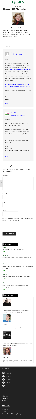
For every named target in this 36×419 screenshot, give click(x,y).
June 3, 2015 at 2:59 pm (17, 55)
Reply (6, 103)
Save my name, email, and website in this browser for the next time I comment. (18, 220)
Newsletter (5, 400)
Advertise (5, 409)
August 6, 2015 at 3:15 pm (18, 115)
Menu (19, 6)
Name (5, 194)
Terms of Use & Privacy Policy (11, 414)
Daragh (13, 53)
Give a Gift (5, 398)
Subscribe (5, 396)
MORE (4, 251)
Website (5, 210)
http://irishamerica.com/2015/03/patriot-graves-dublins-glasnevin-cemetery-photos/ (17, 85)
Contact (4, 411)
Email (4, 202)
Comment (6, 176)
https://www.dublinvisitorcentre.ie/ (20, 70)
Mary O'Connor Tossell (17, 113)
